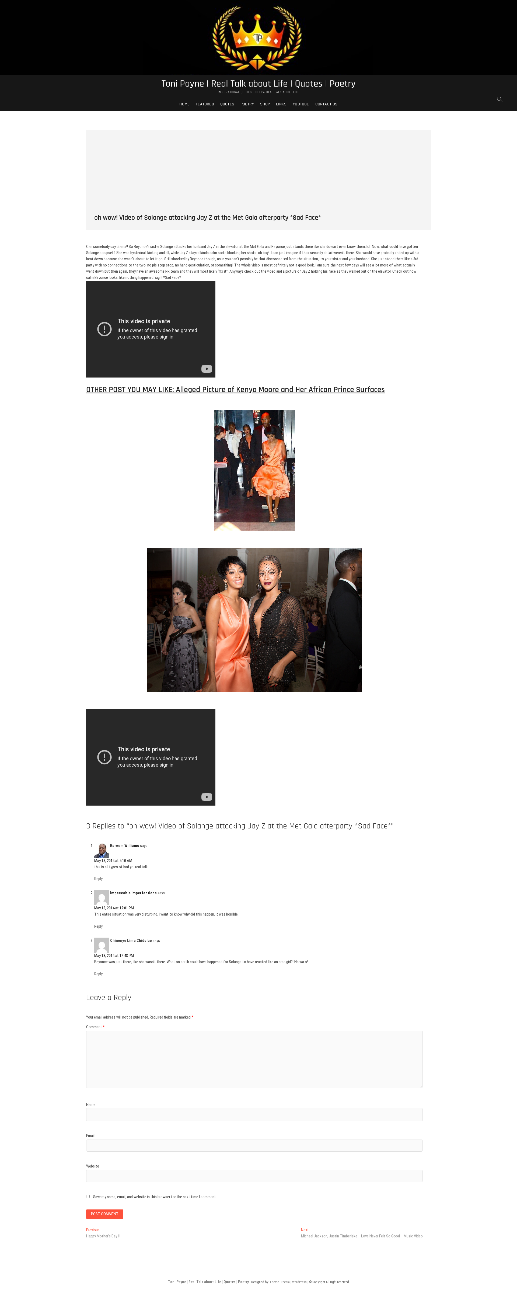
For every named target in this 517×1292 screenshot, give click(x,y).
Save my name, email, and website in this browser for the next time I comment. (155, 1196)
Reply (98, 878)
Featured (205, 104)
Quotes (227, 104)
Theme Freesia (280, 1282)
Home (184, 104)
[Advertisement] (258, 167)
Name (90, 1104)
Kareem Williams (124, 845)
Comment (95, 1026)
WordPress (299, 1282)
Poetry (247, 104)
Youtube (301, 104)
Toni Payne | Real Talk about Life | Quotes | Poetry (259, 84)
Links (281, 104)
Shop (265, 104)
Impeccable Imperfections (133, 893)
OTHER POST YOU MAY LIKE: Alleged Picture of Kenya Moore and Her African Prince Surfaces (235, 390)
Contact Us (326, 104)
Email (90, 1135)
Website (92, 1166)
